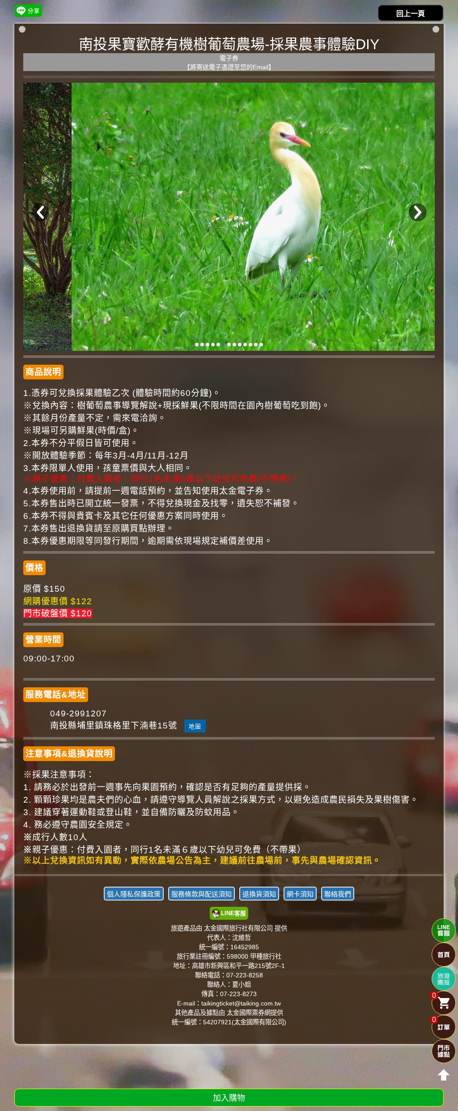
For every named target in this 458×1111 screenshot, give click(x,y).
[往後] (418, 212)
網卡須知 (300, 894)
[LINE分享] (28, 10)
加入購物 (229, 1098)
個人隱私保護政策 (134, 894)
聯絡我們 (337, 894)
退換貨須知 (259, 894)
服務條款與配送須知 (201, 894)
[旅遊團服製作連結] (444, 979)
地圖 (195, 726)
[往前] (40, 212)
